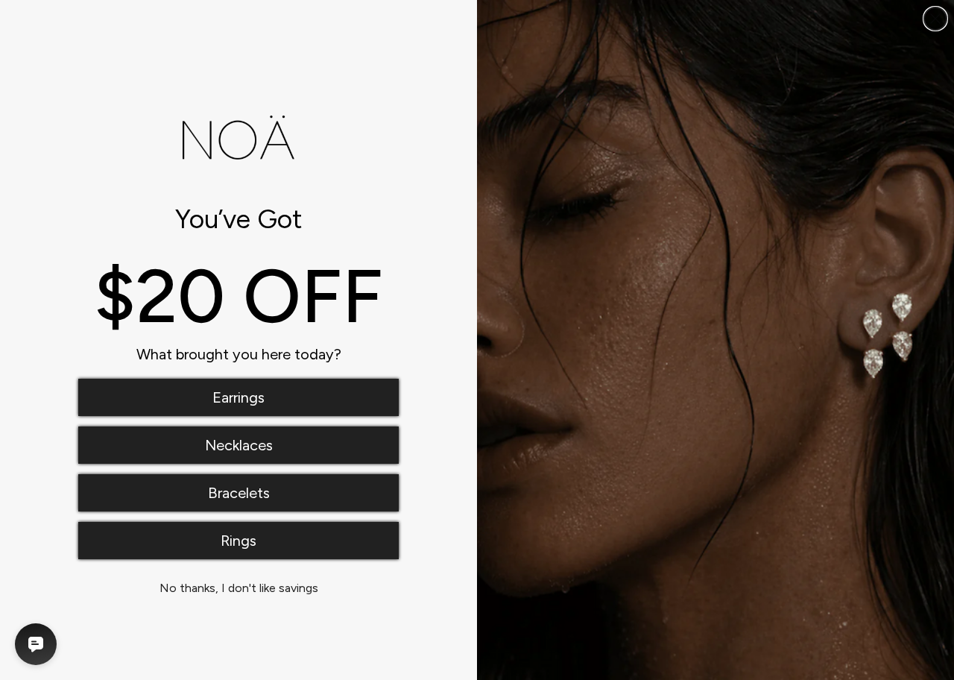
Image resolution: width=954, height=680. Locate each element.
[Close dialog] (935, 18)
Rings (238, 541)
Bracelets (239, 493)
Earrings (238, 397)
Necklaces (239, 445)
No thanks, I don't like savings (238, 588)
